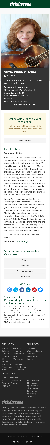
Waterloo (17, 348)
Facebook (34, 386)
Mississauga (7, 367)
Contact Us (34, 380)
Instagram (34, 388)
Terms (32, 436)
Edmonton (6, 364)
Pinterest (33, 391)
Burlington (22, 367)
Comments (25, 276)
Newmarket (19, 370)
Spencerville (18, 354)
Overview (31, 348)
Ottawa (5, 354)
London (5, 356)
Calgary (5, 351)
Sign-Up (30, 359)
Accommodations (25, 271)
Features (31, 354)
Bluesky (33, 383)
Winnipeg (19, 364)
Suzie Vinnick (35, 313)
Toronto (5, 348)
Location (25, 266)
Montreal (6, 370)
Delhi (15, 356)
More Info (20, 242)
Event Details (25, 141)
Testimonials (33, 356)
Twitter (32, 396)
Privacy (40, 436)
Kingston (17, 351)
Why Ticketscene (34, 351)
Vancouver (18, 359)
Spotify (25, 260)
